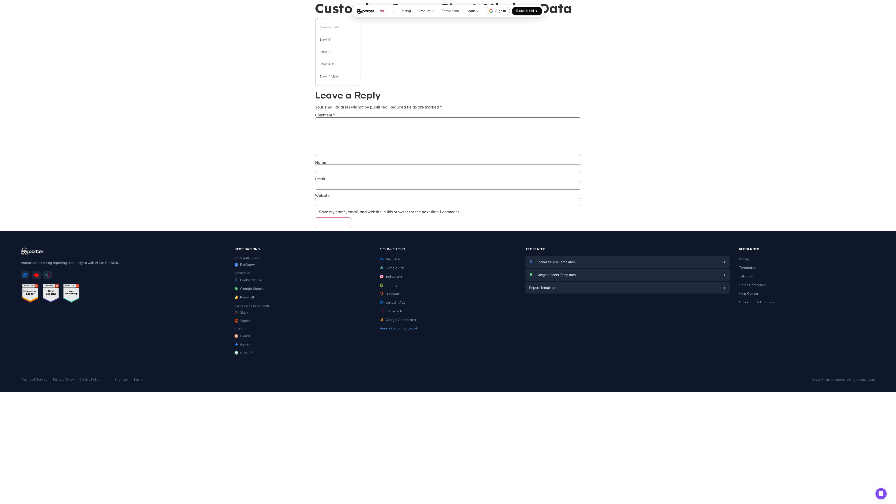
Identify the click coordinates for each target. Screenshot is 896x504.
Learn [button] (470, 11)
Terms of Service (34, 379)
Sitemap (121, 379)
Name (320, 162)
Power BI (247, 297)
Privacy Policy (63, 379)
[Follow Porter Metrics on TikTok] (47, 275)
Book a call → (527, 11)
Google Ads (395, 268)
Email (320, 179)
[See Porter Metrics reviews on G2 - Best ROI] (51, 294)
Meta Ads (393, 259)
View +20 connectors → (399, 328)
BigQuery (247, 264)
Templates (450, 11)
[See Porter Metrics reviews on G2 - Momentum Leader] (30, 294)
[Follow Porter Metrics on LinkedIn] (25, 275)
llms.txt (139, 379)
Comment (325, 115)
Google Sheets (252, 288)
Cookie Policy (89, 379)
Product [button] (424, 11)
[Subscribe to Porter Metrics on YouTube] (36, 275)
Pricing (406, 11)
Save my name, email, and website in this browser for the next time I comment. (389, 212)
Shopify (391, 285)
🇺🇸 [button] (382, 11)
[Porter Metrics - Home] (365, 11)
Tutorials (746, 276)
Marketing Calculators (756, 302)
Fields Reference (752, 285)
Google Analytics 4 (400, 320)
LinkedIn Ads (395, 302)
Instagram (393, 276)
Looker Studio (251, 280)
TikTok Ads (394, 311)
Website (322, 195)
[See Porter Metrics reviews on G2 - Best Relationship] (71, 294)
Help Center (748, 293)
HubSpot (392, 294)
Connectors (392, 249)
